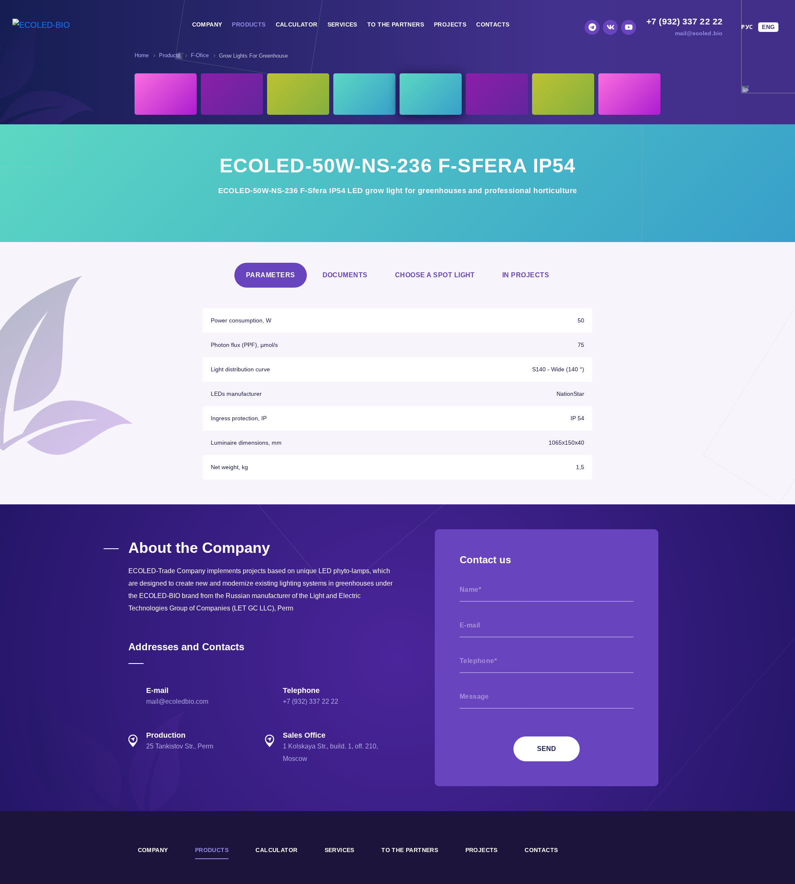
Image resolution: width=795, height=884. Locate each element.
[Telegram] (592, 27)
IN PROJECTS (525, 275)
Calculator (297, 24)
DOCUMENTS (345, 275)
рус (747, 27)
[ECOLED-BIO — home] (41, 24)
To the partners (395, 24)
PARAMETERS (270, 275)
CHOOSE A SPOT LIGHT (435, 275)
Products (248, 24)
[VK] (610, 27)
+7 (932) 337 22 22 (684, 21)
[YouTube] (628, 27)
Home (142, 55)
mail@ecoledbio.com (177, 701)
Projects (450, 24)
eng (768, 27)
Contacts (492, 24)
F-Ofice (200, 55)
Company (207, 24)
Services (342, 24)
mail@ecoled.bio (699, 33)
